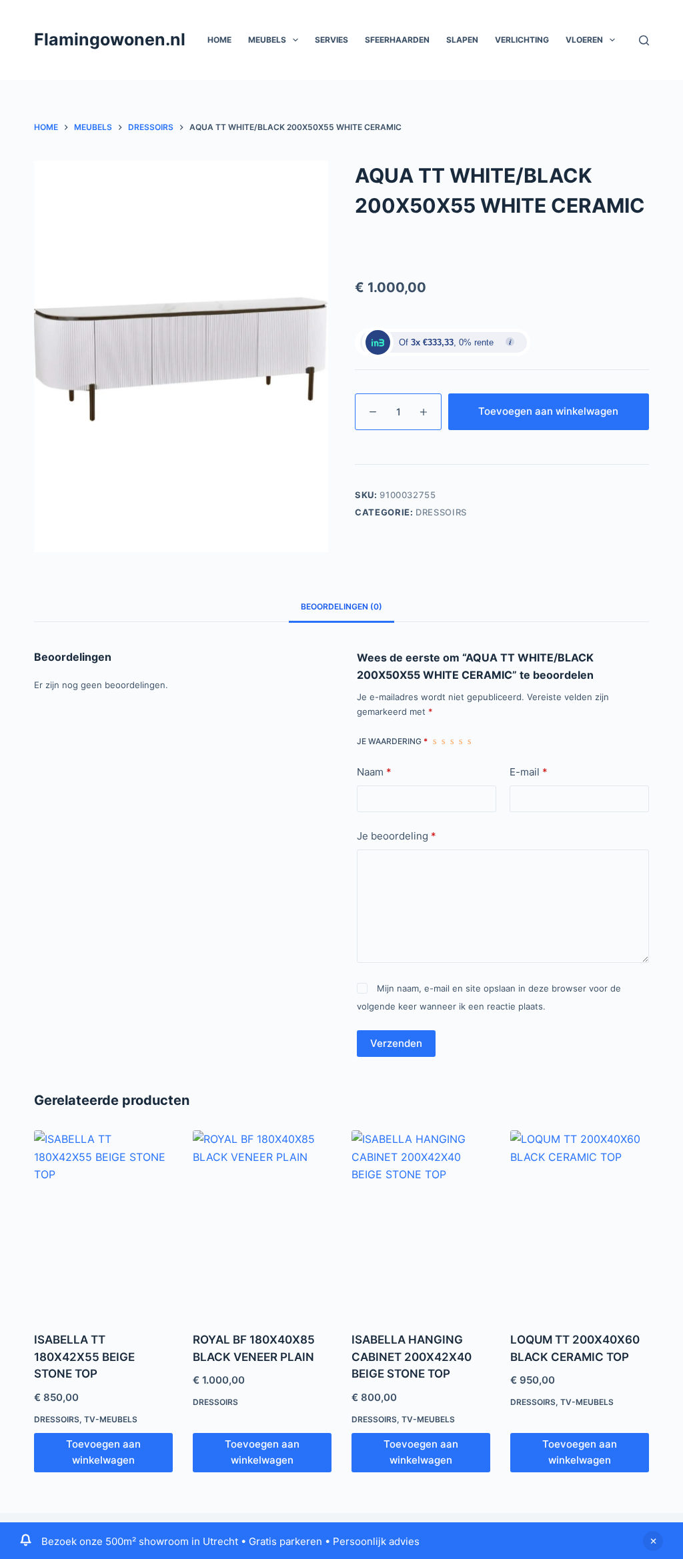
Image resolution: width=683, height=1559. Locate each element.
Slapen (462, 40)
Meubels (267, 40)
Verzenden (396, 1043)
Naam (374, 771)
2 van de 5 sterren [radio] (443, 741)
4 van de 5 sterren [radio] (460, 741)
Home (219, 40)
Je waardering (392, 741)
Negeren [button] (653, 1541)
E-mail (529, 771)
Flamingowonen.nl (109, 39)
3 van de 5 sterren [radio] (452, 741)
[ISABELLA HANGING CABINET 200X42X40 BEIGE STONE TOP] (421, 1222)
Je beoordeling (396, 836)
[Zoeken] (644, 40)
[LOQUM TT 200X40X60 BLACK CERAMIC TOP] (579, 1222)
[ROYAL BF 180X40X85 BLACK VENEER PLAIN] (262, 1222)
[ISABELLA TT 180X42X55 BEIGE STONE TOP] (103, 1222)
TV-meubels (110, 1419)
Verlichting (522, 40)
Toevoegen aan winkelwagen (548, 411)
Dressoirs (441, 512)
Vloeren (584, 40)
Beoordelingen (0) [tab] (341, 606)
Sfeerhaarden (397, 40)
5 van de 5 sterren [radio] (469, 741)
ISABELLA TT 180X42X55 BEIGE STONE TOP (84, 1356)
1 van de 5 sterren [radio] (434, 741)
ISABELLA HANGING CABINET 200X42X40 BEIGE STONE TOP (412, 1356)
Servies (331, 40)
